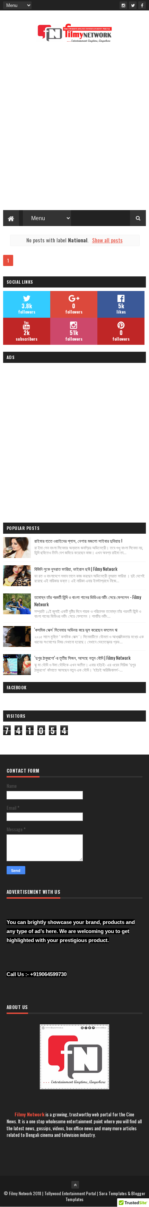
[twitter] (133, 5)
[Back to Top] (75, 1185)
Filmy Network (29, 1114)
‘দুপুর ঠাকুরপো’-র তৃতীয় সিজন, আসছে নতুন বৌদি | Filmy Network (82, 657)
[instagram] (123, 5)
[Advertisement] (74, 128)
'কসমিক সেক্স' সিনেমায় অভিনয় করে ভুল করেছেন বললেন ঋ (75, 629)
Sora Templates (113, 1193)
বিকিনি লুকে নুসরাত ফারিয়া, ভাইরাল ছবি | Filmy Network (75, 568)
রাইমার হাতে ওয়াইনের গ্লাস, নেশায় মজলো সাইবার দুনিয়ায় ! (78, 540)
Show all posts (107, 240)
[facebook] (142, 5)
